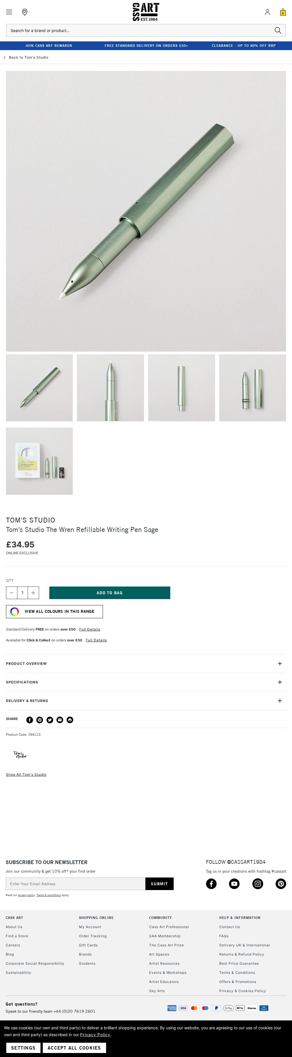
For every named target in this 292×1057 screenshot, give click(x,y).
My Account (90, 927)
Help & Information (240, 918)
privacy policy (26, 895)
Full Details (89, 629)
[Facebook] (29, 720)
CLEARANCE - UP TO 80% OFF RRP (244, 45)
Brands (85, 954)
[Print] (69, 720)
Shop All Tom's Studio (26, 774)
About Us (14, 927)
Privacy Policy (95, 1034)
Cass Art (14, 918)
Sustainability (18, 972)
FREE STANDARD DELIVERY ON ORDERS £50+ (146, 45)
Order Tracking (93, 936)
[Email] (59, 720)
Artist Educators (164, 982)
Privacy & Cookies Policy (242, 991)
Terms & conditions (48, 895)
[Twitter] (49, 720)
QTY (10, 580)
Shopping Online (96, 918)
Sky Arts (157, 991)
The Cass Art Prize (166, 945)
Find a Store (17, 936)
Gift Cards (88, 945)
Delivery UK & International (244, 945)
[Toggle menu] (9, 12)
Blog (10, 954)
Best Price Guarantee (239, 963)
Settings (23, 1048)
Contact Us (229, 927)
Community (160, 918)
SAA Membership (165, 936)
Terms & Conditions (237, 972)
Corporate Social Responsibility (35, 963)
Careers (13, 945)
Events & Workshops (167, 972)
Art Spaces (159, 954)
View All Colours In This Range (59, 611)
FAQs (224, 936)
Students (87, 963)
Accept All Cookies (74, 1048)
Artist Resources (164, 963)
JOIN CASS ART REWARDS (48, 45)
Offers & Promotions (237, 982)
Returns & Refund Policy (241, 954)
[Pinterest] (39, 720)
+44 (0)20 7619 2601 (75, 1011)
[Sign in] (267, 12)
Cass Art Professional (169, 927)
